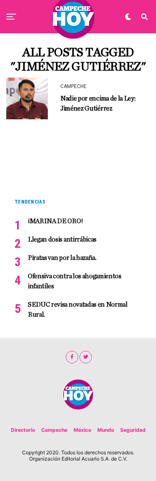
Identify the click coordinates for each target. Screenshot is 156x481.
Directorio (23, 430)
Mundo (105, 430)
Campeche (54, 430)
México (82, 430)
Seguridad (133, 430)
